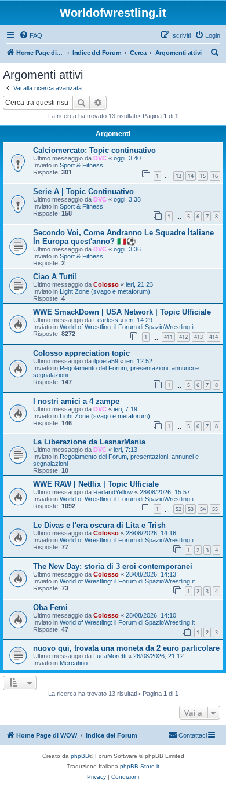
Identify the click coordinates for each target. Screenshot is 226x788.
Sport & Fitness (81, 165)
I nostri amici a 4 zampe (76, 401)
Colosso (106, 284)
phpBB (80, 756)
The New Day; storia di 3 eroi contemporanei (112, 566)
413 (198, 337)
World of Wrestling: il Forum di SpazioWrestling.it (127, 326)
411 (168, 337)
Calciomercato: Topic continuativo (94, 150)
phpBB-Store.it (139, 766)
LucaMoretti (109, 655)
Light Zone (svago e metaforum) (105, 291)
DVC (100, 158)
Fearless (105, 319)
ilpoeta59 (105, 360)
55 (215, 509)
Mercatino (74, 662)
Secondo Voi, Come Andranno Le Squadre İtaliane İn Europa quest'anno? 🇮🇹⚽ (123, 237)
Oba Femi (50, 607)
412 (183, 337)
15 (203, 176)
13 (178, 176)
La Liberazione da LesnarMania (89, 441)
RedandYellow (113, 491)
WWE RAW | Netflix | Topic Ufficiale (96, 484)
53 (191, 509)
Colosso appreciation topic (81, 353)
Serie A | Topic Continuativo (83, 191)
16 (215, 176)
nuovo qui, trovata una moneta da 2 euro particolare (126, 648)
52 (178, 509)
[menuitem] (30, 35)
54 (203, 509)
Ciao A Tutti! (55, 276)
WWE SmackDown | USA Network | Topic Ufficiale (122, 312)
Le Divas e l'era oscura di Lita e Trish (99, 525)
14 (191, 176)
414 (213, 337)
